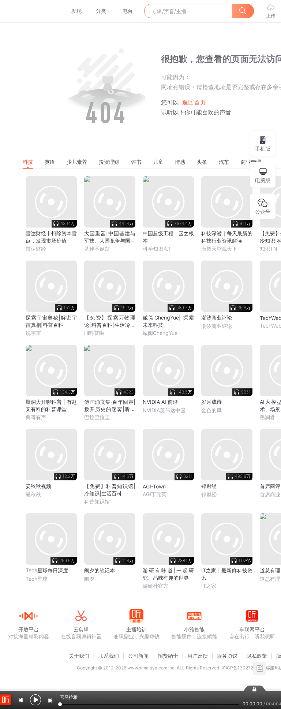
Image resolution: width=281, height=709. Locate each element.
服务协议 (227, 656)
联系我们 (108, 656)
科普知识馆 (97, 501)
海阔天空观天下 (219, 248)
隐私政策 (257, 656)
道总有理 (270, 579)
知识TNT (270, 248)
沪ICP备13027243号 (242, 668)
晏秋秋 (33, 494)
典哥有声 (36, 417)
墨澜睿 (267, 417)
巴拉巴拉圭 (97, 417)
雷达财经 (36, 248)
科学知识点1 (157, 248)
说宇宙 (33, 333)
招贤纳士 (168, 656)
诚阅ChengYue (160, 333)
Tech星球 (37, 579)
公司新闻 (138, 656)
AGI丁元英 (154, 494)
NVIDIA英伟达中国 (164, 410)
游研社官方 (155, 586)
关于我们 (79, 656)
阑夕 (89, 579)
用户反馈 (197, 656)
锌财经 (209, 494)
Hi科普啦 (94, 333)
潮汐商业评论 (216, 326)
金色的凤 (211, 410)
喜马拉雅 (28, 11)
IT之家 (208, 586)
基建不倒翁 (97, 248)
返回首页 (194, 102)
